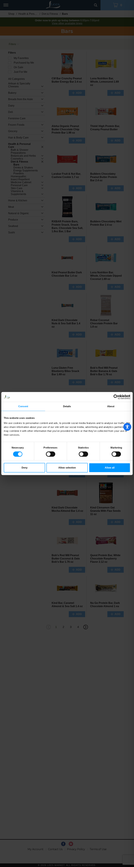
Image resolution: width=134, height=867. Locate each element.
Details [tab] (67, 406)
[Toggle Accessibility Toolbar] (127, 427)
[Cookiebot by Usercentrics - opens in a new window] (116, 396)
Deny (24, 467)
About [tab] (110, 406)
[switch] (50, 454)
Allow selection (67, 467)
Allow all (110, 467)
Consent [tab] (23, 406)
